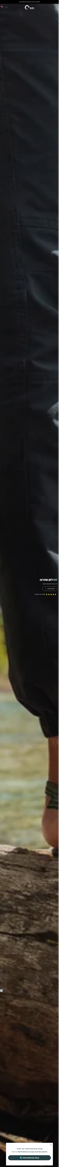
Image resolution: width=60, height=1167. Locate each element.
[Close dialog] (51, 1144)
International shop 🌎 (29, 1158)
